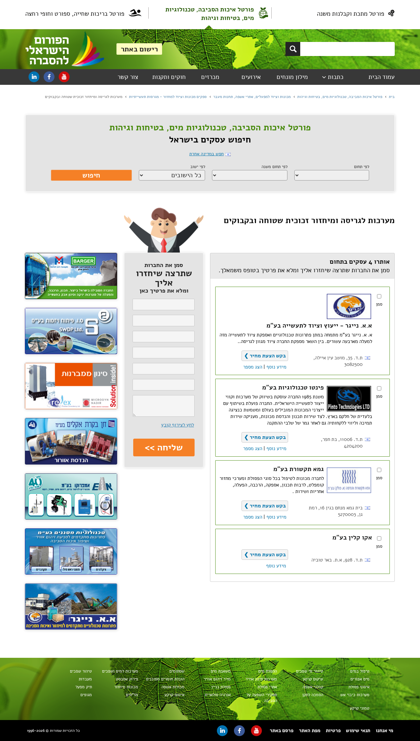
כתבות (336, 77)
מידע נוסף (276, 367)
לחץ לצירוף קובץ (177, 425)
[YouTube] (64, 76)
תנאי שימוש (358, 730)
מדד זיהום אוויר (217, 679)
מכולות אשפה (172, 687)
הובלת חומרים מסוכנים (165, 679)
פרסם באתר (281, 730)
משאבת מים (221, 671)
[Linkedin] (34, 76)
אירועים (251, 77)
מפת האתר (309, 730)
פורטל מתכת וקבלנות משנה (350, 14)
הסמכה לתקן (312, 695)
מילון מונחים (292, 77)
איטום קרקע (174, 695)
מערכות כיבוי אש (354, 695)
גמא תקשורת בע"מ (298, 469)
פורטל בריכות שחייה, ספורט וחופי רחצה (74, 14)
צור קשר (127, 77)
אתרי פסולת (267, 687)
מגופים (86, 695)
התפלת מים (267, 671)
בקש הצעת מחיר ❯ (265, 355)
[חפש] (292, 49)
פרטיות (333, 730)
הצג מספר (252, 367)
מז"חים (132, 695)
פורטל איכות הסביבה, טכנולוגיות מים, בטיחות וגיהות (209, 13)
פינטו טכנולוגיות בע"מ (293, 387)
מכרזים (210, 77)
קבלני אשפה (313, 687)
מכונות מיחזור (126, 687)
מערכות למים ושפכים (120, 671)
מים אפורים (359, 679)
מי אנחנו (384, 730)
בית (392, 96)
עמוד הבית (381, 77)
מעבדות (85, 679)
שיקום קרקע (313, 679)
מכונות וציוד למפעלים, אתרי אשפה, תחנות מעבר (252, 96)
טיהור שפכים (81, 671)
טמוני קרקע (359, 708)
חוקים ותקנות (169, 77)
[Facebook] (49, 76)
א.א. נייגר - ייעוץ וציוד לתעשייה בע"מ (319, 325)
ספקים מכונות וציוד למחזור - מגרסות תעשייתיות (168, 96)
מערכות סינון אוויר (261, 679)
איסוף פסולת (358, 687)
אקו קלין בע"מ (352, 537)
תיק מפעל (83, 687)
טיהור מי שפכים (309, 671)
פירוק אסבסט (127, 679)
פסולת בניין (221, 687)
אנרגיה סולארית (218, 695)
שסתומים (176, 671)
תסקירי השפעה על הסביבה (261, 698)
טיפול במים (359, 671)
